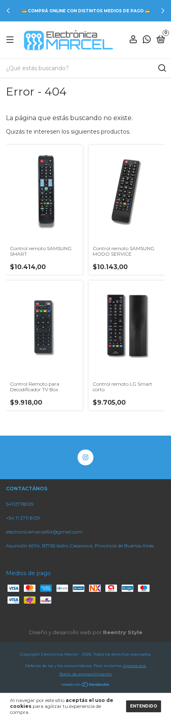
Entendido (143, 706)
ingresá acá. (134, 665)
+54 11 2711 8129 (23, 518)
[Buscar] (161, 68)
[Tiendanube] (86, 685)
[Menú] (11, 40)
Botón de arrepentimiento (85, 674)
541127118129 (20, 504)
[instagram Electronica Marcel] (85, 457)
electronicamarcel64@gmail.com (44, 532)
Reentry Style (122, 632)
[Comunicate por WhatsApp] (147, 41)
